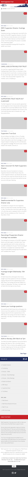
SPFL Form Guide (6, 410)
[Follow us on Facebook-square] (24, 359)
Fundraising (4, 64)
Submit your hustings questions (11, 306)
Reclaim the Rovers (6, 381)
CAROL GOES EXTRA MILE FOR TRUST (14, 66)
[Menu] (26, 2)
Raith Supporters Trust (7, 2)
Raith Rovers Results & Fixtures (9, 403)
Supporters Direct (6, 388)
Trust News (4, 131)
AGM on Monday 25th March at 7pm (13, 339)
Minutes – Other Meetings (8, 378)
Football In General (6, 365)
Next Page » (23, 353)
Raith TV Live (5, 407)
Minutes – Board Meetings (8, 375)
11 (25, 13)
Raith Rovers (5, 400)
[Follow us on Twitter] (26, 359)
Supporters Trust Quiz (8, 133)
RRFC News (3, 25)
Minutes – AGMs (6, 371)
